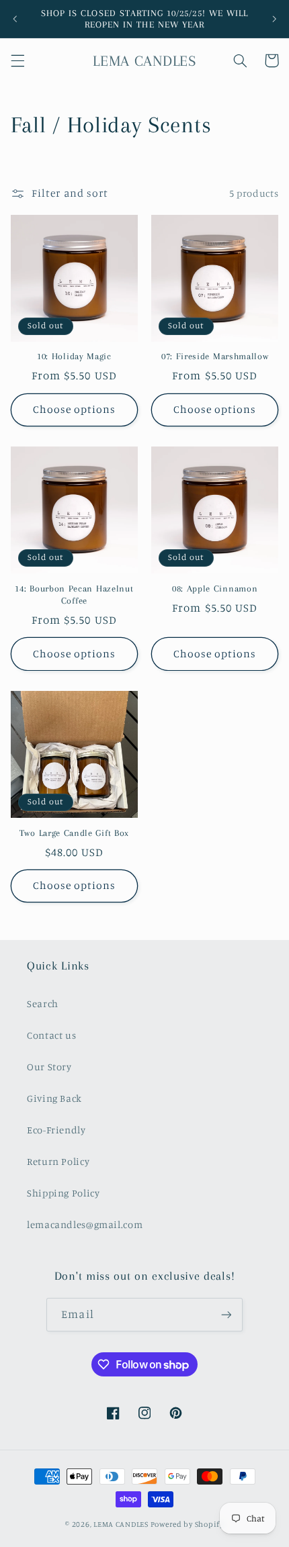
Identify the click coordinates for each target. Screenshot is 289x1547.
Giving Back (54, 1098)
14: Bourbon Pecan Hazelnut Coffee (74, 594)
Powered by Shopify (187, 1524)
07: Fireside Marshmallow (215, 356)
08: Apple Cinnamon (214, 588)
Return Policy (58, 1161)
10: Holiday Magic (74, 356)
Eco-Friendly (56, 1129)
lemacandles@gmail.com (84, 1224)
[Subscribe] (225, 1314)
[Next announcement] (274, 19)
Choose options (74, 409)
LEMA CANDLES (121, 1524)
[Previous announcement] (15, 19)
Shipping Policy (63, 1193)
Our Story (49, 1066)
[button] (17, 60)
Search (42, 1003)
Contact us (51, 1035)
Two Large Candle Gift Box (74, 833)
